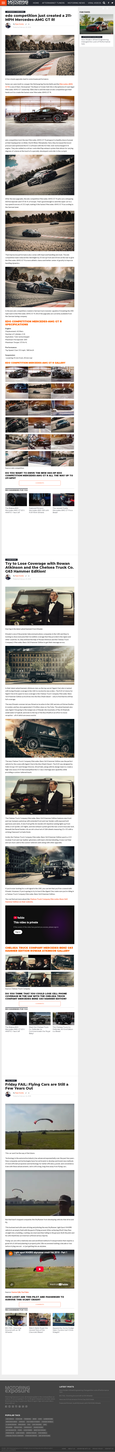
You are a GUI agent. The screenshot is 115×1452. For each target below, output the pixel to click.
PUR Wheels (42, 1433)
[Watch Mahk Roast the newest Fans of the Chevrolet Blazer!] (40, 1325)
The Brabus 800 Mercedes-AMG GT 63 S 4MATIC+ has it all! (14, 510)
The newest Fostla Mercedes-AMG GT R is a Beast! (63, 510)
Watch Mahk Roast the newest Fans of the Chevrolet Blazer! (38, 1330)
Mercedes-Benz (11, 1422)
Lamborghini (48, 1419)
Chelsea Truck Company (14, 1435)
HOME (36, 3)
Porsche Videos (31, 1435)
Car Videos (10, 1419)
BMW (34, 1419)
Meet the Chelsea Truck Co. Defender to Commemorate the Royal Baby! (39, 1030)
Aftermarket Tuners (53, 3)
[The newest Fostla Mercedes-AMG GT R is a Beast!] (63, 505)
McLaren (9, 1427)
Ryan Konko (19, 24)
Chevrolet (28, 1427)
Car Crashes (36, 1424)
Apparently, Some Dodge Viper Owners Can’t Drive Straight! (63, 1330)
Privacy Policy (98, 1448)
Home (64, 1448)
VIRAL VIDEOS (94, 3)
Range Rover (38, 1427)
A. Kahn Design (11, 1424)
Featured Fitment (33, 1422)
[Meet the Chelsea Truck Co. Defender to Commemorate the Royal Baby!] (40, 1024)
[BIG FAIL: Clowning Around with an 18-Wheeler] (16, 1325)
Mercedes (21, 1424)
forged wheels (47, 1422)
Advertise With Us (83, 1448)
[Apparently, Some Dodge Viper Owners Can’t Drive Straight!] (63, 1325)
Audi (40, 1419)
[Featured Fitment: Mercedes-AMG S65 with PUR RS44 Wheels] (40, 505)
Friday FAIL (18, 1427)
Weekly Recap (31, 1433)
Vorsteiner (28, 1430)
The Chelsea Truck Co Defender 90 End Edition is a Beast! (63, 1029)
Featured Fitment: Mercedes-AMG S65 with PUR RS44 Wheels (39, 510)
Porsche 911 (10, 1433)
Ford (20, 1430)
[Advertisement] (39, 532)
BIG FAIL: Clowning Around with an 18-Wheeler (13, 1330)
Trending (27, 1419)
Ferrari (22, 1422)
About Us (71, 1448)
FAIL (29, 1424)
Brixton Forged (39, 1430)
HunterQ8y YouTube (20, 1292)
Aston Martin (11, 1430)
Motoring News (76, 3)
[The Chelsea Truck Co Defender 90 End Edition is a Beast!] (63, 1024)
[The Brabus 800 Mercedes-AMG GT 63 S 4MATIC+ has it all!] (16, 505)
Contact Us (109, 1448)
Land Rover (20, 1433)
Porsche (19, 1419)
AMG (44, 1424)
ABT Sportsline (44, 1435)
